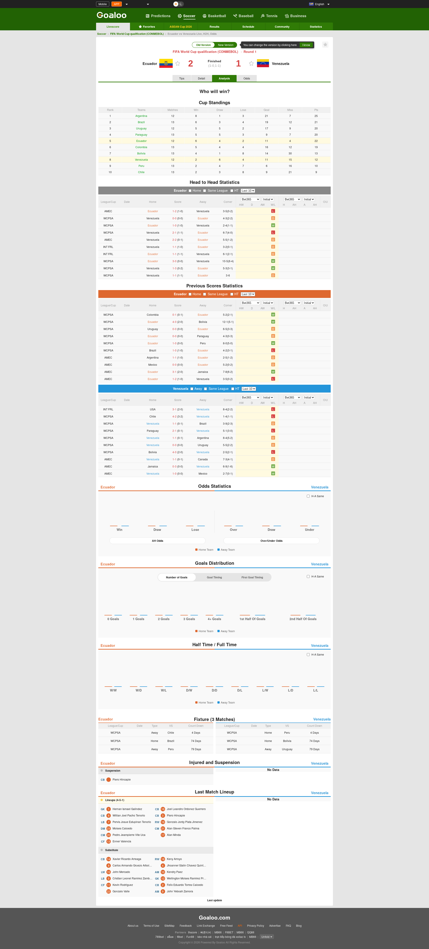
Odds (247, 78)
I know (306, 45)
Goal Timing (214, 577)
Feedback (186, 925)
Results (214, 27)
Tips (181, 78)
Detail (201, 78)
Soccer (189, 15)
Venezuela (180, 388)
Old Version (203, 45)
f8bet (180, 937)
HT (236, 190)
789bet (159, 937)
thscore (192, 932)
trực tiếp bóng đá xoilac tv (230, 937)
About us (133, 925)
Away (198, 388)
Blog (299, 925)
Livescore (113, 27)
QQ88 (250, 932)
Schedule (248, 27)
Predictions (160, 15)
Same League (218, 190)
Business (298, 15)
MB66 (218, 932)
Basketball (217, 15)
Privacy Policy (255, 925)
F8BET (229, 932)
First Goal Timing (252, 577)
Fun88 (190, 937)
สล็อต (170, 937)
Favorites (149, 27)
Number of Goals (176, 577)
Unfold (265, 937)
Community (282, 27)
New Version (225, 45)
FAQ (288, 925)
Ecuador (180, 190)
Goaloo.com (214, 917)
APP (116, 4)
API (240, 925)
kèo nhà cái (205, 937)
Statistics (316, 27)
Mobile (103, 4)
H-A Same (317, 496)
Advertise (275, 925)
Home (197, 190)
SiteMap (169, 925)
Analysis (224, 78)
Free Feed (226, 925)
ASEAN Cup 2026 (181, 27)
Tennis (272, 15)
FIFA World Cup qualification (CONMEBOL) (137, 34)
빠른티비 (205, 932)
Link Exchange (206, 925)
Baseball (246, 15)
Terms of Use (151, 925)
